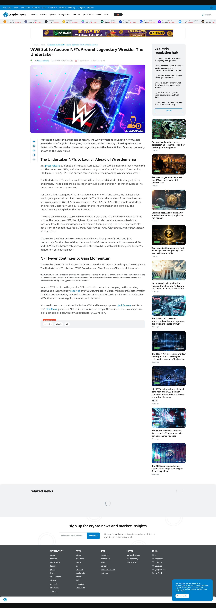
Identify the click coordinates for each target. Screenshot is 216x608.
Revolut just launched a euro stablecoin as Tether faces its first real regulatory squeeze (168, 145)
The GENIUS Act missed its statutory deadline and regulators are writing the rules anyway (168, 321)
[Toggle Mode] (211, 8)
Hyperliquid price (108, 21)
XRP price (52, 21)
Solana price (89, 21)
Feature (43, 14)
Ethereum (80, 558)
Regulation (80, 584)
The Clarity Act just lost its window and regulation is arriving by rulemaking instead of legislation (169, 356)
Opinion (52, 14)
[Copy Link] (34, 159)
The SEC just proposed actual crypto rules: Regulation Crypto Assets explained (167, 469)
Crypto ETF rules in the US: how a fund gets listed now (168, 76)
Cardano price (127, 21)
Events (16, 8)
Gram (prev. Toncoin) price (188, 21)
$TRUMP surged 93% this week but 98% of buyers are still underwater (167, 180)
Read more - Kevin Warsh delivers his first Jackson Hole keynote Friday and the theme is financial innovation (169, 270)
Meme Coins (25, 8)
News (33, 14)
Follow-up (71, 8)
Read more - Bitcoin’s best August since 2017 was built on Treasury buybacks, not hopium (169, 200)
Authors (104, 573)
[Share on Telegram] (34, 155)
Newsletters (52, 8)
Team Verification (108, 569)
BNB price (70, 21)
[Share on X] (34, 146)
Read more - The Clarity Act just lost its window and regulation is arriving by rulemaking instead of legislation (169, 341)
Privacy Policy (132, 558)
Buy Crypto (7, 8)
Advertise (62, 8)
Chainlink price (147, 21)
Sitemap (53, 591)
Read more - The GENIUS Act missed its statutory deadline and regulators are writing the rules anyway (169, 305)
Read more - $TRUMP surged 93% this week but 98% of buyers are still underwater (169, 164)
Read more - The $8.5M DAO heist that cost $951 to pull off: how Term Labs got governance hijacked (169, 418)
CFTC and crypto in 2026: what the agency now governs (168, 59)
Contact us (35, 8)
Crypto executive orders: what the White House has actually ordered (168, 85)
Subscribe (93, 535)
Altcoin (58, 324)
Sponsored (80, 587)
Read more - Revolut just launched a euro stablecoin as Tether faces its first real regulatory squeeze (169, 129)
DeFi (77, 580)
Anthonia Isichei (43, 61)
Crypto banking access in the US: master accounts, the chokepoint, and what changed (169, 68)
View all (169, 111)
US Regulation (64, 14)
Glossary (90, 8)
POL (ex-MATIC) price (166, 21)
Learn (106, 14)
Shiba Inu (79, 569)
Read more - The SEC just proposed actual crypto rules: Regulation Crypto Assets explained (169, 453)
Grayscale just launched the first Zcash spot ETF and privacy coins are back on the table (168, 251)
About (44, 8)
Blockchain (80, 573)
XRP (155, 400)
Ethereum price (32, 21)
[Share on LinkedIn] (34, 150)
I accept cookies (182, 596)
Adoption (48, 324)
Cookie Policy (132, 562)
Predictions (88, 14)
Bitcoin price (12, 21)
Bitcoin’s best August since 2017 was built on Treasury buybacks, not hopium (167, 215)
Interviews (54, 587)
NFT (67, 324)
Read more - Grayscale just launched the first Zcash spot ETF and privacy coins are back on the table (169, 235)
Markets (76, 14)
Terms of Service (133, 555)
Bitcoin (78, 555)
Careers (104, 566)
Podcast (53, 584)
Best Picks (81, 8)
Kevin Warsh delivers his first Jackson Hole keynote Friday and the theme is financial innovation (168, 286)
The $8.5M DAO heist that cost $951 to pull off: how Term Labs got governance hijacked (167, 433)
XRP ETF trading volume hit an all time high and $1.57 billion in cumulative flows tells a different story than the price (168, 393)
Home (36, 45)
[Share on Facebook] (34, 141)
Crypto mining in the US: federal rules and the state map (169, 103)
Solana (78, 562)
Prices (98, 14)
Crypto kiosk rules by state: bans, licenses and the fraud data (167, 94)
